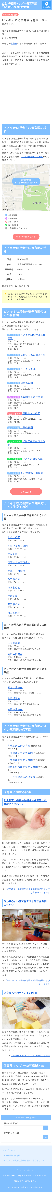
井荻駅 (14, 43)
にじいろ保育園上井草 (33, 354)
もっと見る (26, 491)
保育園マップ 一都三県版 (22, 3)
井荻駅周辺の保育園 (19, 745)
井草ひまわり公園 (18, 545)
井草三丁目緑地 (16, 571)
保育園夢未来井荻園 (31, 397)
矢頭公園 (13, 554)
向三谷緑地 (14, 612)
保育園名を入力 (11, 1133)
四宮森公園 (14, 604)
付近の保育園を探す (26, 236)
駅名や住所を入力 (12, 1123)
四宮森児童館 (15, 687)
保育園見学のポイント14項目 (20, 992)
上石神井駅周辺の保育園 (21, 777)
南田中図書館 (15, 654)
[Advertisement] (26, 94)
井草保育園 (26, 427)
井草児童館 (14, 698)
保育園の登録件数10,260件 (18, 7)
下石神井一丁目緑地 (19, 562)
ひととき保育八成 (32, 459)
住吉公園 (13, 596)
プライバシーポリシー (25, 1170)
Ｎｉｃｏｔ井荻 (29, 369)
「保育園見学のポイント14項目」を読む (30, 1056)
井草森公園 (14, 537)
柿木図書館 (14, 643)
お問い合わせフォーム (32, 157)
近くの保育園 (46, 7)
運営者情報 (19, 1181)
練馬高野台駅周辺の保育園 (23, 767)
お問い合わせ (31, 1181)
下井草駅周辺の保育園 (20, 760)
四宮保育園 (26, 383)
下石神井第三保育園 (31, 473)
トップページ (9, 1150)
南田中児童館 (15, 709)
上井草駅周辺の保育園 (20, 753)
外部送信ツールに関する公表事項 (17, 1176)
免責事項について (40, 1176)
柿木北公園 (14, 587)
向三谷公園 (14, 579)
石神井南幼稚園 (31, 413)
